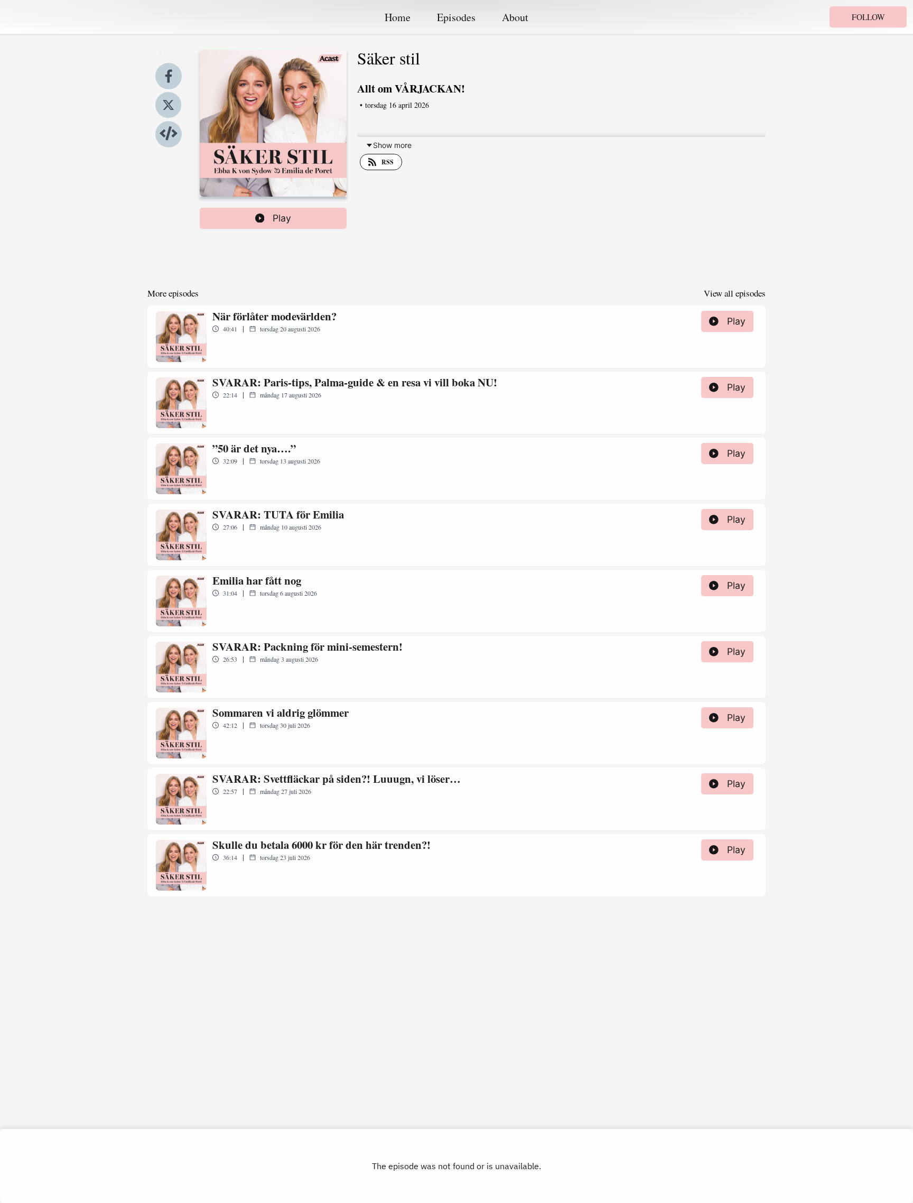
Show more (392, 145)
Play (282, 218)
